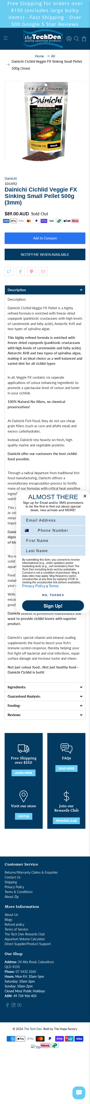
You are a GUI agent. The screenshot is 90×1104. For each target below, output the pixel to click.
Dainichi (11, 178)
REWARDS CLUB (66, 821)
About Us (11, 915)
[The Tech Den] (45, 39)
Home (39, 56)
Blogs (8, 920)
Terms (54, 586)
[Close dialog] (85, 496)
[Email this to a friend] (43, 271)
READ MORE (66, 768)
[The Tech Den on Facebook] (7, 1006)
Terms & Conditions (19, 892)
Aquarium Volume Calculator (25, 939)
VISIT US (23, 816)
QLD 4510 (12, 967)
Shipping (11, 882)
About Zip (12, 897)
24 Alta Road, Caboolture (36, 962)
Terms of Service (16, 929)
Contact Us (13, 877)
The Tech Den (33, 1029)
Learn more (23, 773)
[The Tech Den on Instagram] (13, 1006)
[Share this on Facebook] (20, 271)
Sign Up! (53, 605)
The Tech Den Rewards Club (25, 934)
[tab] (45, 289)
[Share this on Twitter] (9, 271)
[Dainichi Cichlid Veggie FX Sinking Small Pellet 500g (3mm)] (45, 121)
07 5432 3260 (26, 972)
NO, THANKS (53, 595)
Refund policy (14, 924)
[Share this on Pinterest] (31, 271)
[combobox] (29, 530)
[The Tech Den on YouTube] (19, 1006)
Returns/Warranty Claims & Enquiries (31, 872)
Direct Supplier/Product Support (28, 944)
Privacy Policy (14, 887)
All (53, 56)
